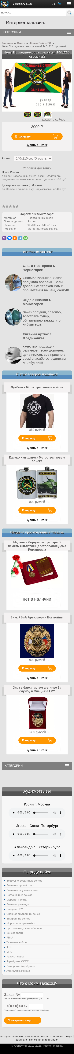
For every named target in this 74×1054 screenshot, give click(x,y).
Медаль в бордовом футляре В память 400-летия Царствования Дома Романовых (37, 546)
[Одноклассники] (15, 238)
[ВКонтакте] (9, 238)
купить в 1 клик (37, 145)
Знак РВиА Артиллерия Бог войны (37, 617)
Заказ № (12, 995)
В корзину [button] (23, 136)
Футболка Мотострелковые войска (37, 387)
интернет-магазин (11, 1035)
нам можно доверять (38, 1035)
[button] (70, 12)
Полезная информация (43, 1039)
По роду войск (37, 872)
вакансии (21, 1039)
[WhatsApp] (25, 238)
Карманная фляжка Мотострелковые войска (37, 459)
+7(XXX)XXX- (16, 1006)
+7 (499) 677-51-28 (21, 3)
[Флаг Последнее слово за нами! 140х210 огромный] (37, 85)
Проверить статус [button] (20, 1020)
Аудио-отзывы (37, 791)
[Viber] (4, 238)
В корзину (29, 438)
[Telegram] (20, 238)
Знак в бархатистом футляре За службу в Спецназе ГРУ (37, 689)
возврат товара (62, 1035)
